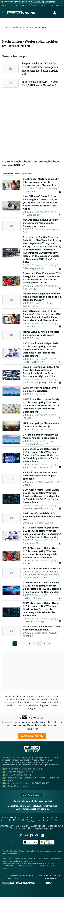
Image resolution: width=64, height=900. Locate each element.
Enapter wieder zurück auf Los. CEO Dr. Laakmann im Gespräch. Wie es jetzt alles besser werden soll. (40, 69)
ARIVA (12, 853)
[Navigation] (3, 12)
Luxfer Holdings (32, 598)
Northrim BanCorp (33, 621)
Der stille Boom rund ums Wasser (42, 568)
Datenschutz (38, 825)
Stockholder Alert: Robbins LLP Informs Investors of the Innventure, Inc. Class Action (41, 182)
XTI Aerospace (31, 214)
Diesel (50, 429)
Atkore (26, 563)
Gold (25, 232)
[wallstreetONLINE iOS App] (30, 844)
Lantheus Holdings (33, 362)
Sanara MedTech (32, 543)
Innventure (29, 191)
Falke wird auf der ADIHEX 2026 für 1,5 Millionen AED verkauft (40, 83)
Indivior (27, 417)
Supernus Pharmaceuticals (38, 467)
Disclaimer (22, 825)
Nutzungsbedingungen (41, 828)
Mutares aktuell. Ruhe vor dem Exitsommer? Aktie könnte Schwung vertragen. (40, 222)
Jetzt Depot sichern (32, 795)
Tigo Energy (29, 288)
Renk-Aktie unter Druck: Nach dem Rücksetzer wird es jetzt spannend (40, 475)
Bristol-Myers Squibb (34, 268)
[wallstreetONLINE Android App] (47, 844)
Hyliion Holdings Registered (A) (40, 382)
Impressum (6, 825)
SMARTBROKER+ (42, 783)
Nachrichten (18, 27)
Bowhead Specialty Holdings (38, 508)
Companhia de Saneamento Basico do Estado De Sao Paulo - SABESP (41, 574)
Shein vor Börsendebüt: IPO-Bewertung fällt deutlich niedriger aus (42, 516)
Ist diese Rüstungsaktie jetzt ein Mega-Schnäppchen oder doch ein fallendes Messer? (42, 296)
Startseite (6, 27)
